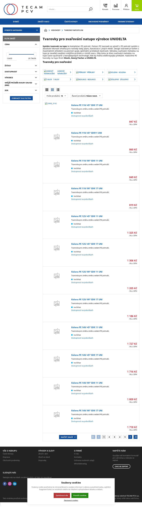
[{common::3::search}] (90, 9)
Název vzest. (91, 96)
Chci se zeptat (121, 466)
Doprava (6, 457)
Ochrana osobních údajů (84, 460)
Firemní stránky (126, 21)
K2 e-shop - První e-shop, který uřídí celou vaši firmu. (117, 498)
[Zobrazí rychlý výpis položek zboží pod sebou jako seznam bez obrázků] (58, 90)
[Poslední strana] (135, 437)
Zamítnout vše (62, 495)
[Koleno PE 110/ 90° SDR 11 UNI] (57, 170)
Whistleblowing (80, 463)
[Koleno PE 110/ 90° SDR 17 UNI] (57, 197)
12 (61, 96)
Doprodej (42, 460)
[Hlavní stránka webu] (45, 30)
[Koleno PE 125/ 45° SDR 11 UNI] (57, 225)
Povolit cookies (79, 495)
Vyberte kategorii (13, 30)
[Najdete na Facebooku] (5, 484)
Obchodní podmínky (98, 21)
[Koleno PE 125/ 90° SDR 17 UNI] (57, 309)
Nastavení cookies (71, 500)
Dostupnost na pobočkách (82, 116)
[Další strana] (130, 437)
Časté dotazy (71, 21)
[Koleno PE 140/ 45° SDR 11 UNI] (57, 336)
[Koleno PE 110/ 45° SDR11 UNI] (57, 142)
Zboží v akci (43, 21)
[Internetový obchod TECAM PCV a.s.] (23, 9)
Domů (16, 21)
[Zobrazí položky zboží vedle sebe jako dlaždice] (47, 90)
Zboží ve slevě (44, 457)
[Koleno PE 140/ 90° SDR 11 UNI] (57, 392)
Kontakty (78, 457)
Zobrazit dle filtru (21, 98)
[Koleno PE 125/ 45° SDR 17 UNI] (57, 253)
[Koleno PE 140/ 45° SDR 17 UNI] (57, 364)
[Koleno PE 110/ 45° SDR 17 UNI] (57, 114)
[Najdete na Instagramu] (10, 484)
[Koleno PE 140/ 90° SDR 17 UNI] (57, 420)
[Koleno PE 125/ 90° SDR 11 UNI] (57, 281)
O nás (76, 453)
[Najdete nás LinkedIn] (15, 484)
